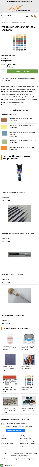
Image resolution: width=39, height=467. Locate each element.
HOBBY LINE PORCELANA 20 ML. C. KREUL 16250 (28, 409)
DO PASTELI (4, 22)
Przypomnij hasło (25, 446)
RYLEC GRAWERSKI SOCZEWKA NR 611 (13, 316)
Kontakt (3, 446)
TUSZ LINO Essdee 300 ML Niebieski (13, 192)
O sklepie (4, 436)
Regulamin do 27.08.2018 (27, 443)
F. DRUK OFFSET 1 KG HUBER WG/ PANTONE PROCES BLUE (27, 347)
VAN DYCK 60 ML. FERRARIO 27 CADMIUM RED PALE (9, 389)
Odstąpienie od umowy (27, 441)
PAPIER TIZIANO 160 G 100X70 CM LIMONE (21, 125)
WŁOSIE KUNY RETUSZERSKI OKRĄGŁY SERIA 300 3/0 (18, 233)
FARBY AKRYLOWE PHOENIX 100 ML (26, 368)
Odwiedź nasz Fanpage (14, 430)
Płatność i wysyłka (25, 438)
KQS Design (31, 459)
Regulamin (4, 438)
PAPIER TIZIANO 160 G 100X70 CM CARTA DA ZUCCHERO (22, 133)
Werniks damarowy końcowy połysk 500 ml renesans (9, 347)
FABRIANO (12, 56)
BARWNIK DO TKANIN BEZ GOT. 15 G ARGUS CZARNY (9, 410)
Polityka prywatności (7, 441)
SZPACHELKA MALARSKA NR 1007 (12, 274)
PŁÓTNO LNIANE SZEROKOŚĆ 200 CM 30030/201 (8, 368)
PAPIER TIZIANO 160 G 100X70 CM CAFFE (20, 119)
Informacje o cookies (7, 443)
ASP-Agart (23, 436)
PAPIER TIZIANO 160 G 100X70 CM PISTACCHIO (22, 140)
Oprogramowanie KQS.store (12, 459)
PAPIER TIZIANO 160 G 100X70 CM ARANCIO (21, 147)
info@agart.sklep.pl (9, 18)
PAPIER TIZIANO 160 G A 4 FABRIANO (28, 388)
